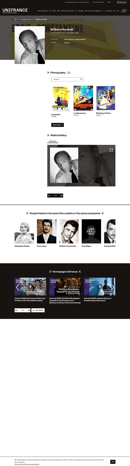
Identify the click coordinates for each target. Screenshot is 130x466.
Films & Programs (42, 11)
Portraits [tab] (52, 141)
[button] (111, 150)
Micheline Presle (22, 246)
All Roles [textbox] (56, 79)
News (54, 11)
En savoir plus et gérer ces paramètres (27, 464)
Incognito (55, 114)
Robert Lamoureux (67, 246)
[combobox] (67, 79)
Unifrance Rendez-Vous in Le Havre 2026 (77, 2)
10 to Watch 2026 (98, 2)
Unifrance (109, 11)
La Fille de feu (80, 113)
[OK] (113, 462)
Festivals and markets (66, 11)
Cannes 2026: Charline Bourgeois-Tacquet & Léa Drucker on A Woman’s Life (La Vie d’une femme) (30, 300)
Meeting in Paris (103, 113)
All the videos (38, 310)
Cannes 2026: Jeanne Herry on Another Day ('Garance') (63, 299)
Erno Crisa (41, 246)
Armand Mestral (111, 246)
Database (81, 11)
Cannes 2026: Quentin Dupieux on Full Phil (99, 299)
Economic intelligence (95, 11)
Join (118, 11)
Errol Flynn (86, 246)
